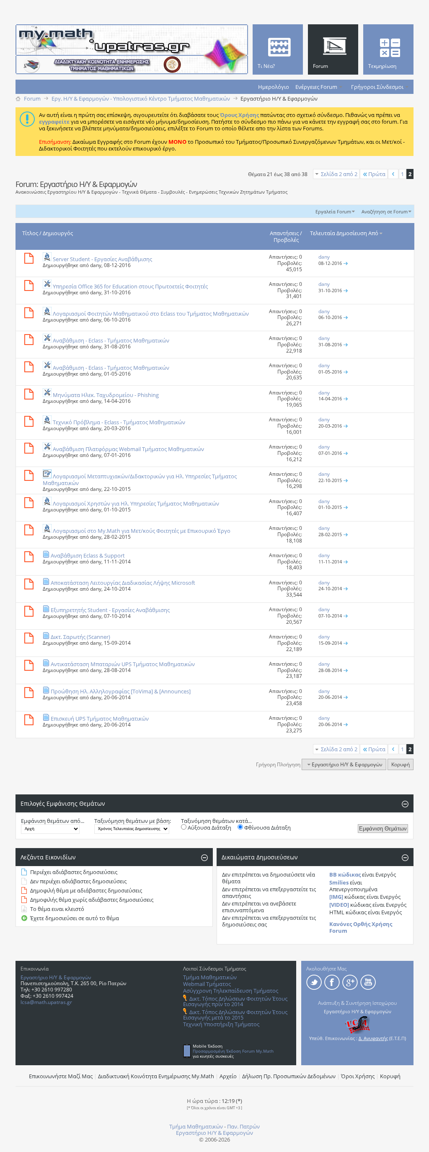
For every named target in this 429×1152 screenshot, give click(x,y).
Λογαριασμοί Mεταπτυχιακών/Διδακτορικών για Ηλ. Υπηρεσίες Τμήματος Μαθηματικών (140, 479)
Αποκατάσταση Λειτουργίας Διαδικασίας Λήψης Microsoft (123, 582)
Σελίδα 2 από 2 (339, 174)
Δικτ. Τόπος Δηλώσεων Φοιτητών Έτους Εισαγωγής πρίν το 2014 (235, 1001)
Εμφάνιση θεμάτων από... (52, 820)
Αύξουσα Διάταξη (208, 827)
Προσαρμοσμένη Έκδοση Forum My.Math (233, 1051)
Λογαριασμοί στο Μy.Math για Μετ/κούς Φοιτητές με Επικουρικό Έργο (141, 530)
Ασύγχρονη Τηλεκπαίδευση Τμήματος (230, 990)
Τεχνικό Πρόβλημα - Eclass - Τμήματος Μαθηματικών (119, 422)
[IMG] (336, 896)
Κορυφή (400, 764)
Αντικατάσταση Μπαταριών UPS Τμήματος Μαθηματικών (123, 664)
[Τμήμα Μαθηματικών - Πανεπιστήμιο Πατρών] (400, 1141)
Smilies (339, 882)
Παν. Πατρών (243, 1126)
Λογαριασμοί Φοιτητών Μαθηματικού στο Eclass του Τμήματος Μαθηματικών (151, 313)
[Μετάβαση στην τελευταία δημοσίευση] (345, 263)
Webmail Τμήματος (207, 984)
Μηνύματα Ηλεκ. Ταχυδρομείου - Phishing (106, 395)
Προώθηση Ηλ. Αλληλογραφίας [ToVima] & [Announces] (121, 691)
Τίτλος (30, 233)
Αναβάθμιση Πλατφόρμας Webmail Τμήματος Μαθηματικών (128, 449)
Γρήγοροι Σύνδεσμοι (377, 87)
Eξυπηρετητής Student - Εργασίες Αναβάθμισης (110, 610)
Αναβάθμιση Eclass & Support (88, 555)
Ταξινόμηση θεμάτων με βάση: (132, 820)
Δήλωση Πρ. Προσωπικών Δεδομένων (289, 1076)
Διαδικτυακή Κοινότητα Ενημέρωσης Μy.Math (156, 1076)
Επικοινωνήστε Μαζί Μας (61, 1076)
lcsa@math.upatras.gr (46, 1002)
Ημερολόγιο (273, 87)
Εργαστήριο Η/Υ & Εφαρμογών (56, 977)
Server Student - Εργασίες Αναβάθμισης (102, 259)
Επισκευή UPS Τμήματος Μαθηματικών (100, 718)
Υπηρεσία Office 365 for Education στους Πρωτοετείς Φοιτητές (130, 286)
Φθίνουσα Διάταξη (267, 827)
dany (95, 265)
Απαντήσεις (284, 233)
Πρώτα (376, 174)
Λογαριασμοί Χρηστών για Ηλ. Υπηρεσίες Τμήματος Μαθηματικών (136, 503)
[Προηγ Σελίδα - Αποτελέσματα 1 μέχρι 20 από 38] (393, 174)
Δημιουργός (58, 233)
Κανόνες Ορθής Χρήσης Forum (360, 927)
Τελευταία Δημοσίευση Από (344, 233)
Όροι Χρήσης (358, 1076)
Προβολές (286, 240)
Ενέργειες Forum (316, 87)
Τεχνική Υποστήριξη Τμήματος (221, 1024)
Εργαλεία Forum (333, 211)
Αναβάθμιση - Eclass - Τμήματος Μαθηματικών (111, 340)
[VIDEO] (339, 904)
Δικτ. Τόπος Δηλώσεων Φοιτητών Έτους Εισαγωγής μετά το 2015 (235, 1014)
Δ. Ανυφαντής (373, 1038)
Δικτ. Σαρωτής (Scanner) (80, 637)
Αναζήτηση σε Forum (385, 211)
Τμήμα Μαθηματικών (210, 977)
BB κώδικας (345, 874)
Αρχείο (228, 1076)
